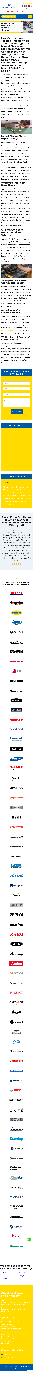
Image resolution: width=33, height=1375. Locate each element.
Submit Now (16, 411)
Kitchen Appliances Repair (10, 1326)
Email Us (7, 1355)
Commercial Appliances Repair (11, 1322)
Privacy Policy (5, 1343)
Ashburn (5, 1273)
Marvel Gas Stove (8, 330)
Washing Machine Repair (9, 1331)
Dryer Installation (7, 1334)
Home (2, 19)
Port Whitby (22, 1273)
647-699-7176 (8, 1357)
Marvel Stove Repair (11, 19)
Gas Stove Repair (7, 1324)
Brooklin (5, 1276)
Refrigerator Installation (9, 1339)
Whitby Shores (23, 1276)
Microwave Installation (8, 1336)
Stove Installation (7, 1341)
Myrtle (5, 1278)
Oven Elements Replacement (11, 1329)
